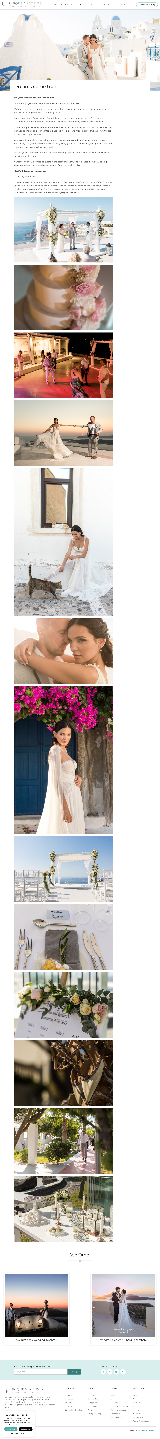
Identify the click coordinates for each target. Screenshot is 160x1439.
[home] (22, 5)
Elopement (69, 1403)
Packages (137, 1406)
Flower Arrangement (119, 1406)
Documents (115, 1403)
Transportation (116, 1414)
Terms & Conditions (141, 1421)
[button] (66, 5)
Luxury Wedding (94, 1414)
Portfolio (136, 1403)
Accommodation (117, 1399)
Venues (94, 5)
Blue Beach (92, 1406)
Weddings (69, 1395)
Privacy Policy (139, 1417)
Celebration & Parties (73, 1410)
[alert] (18, 1424)
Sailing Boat (92, 1403)
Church (91, 1395)
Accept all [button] (11, 1429)
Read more (19, 1425)
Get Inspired (120, 5)
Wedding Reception (118, 1410)
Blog (135, 1395)
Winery (90, 1410)
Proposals (69, 1399)
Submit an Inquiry (147, 5)
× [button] (32, 1413)
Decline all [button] (25, 1429)
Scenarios (66, 5)
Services (81, 5)
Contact (136, 1414)
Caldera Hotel (93, 1399)
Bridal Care (115, 1395)
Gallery (136, 1410)
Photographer (116, 1417)
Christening (69, 1406)
